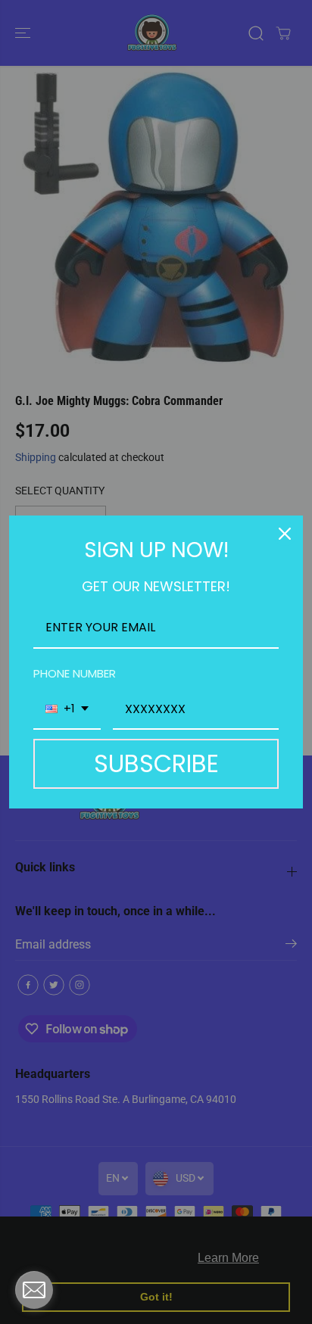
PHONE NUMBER (74, 673)
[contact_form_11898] (34, 1290)
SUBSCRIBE (156, 763)
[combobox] (67, 710)
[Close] (285, 534)
